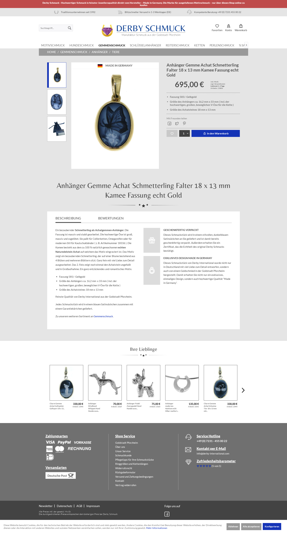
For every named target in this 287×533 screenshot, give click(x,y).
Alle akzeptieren (251, 526)
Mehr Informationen (156, 528)
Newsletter (46, 506)
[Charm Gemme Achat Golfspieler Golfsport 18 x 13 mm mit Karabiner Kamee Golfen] (66, 383)
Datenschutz (64, 506)
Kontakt (119, 480)
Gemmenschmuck (103, 316)
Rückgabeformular (125, 472)
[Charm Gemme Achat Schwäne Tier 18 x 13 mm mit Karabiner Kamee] (220, 383)
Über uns (120, 446)
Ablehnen (233, 526)
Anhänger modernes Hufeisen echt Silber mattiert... (171, 407)
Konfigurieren (272, 526)
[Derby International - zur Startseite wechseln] (143, 31)
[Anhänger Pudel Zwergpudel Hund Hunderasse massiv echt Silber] (143, 383)
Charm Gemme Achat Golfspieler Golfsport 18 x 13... (57, 406)
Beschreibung (68, 218)
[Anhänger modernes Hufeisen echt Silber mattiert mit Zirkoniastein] (182, 383)
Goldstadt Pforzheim (126, 442)
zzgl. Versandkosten (218, 84)
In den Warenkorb (217, 133)
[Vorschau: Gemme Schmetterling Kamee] (56, 102)
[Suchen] (69, 28)
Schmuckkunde (123, 455)
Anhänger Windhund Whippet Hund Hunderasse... (94, 407)
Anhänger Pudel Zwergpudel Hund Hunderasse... (134, 406)
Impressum (93, 506)
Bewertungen (111, 218)
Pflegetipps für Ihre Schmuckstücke (134, 459)
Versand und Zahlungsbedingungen (134, 476)
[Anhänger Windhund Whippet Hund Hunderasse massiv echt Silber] (105, 383)
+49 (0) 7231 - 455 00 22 (212, 441)
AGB (79, 506)
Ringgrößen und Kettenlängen (131, 463)
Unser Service (123, 451)
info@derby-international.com (213, 453)
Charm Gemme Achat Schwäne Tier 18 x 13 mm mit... (210, 407)
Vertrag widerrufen (125, 485)
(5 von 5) (216, 465)
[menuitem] (56, 28)
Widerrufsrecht (123, 468)
